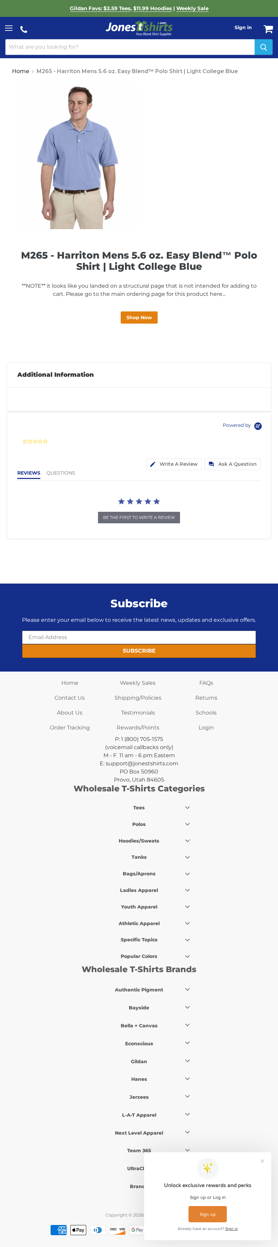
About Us (69, 712)
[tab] (174, 464)
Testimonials (138, 712)
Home (20, 71)
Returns (206, 698)
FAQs (206, 683)
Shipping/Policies (138, 698)
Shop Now (139, 317)
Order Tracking (70, 727)
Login (206, 727)
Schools (206, 712)
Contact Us (70, 698)
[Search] (264, 47)
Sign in (243, 27)
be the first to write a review (139, 517)
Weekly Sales (138, 683)
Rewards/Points (138, 727)
